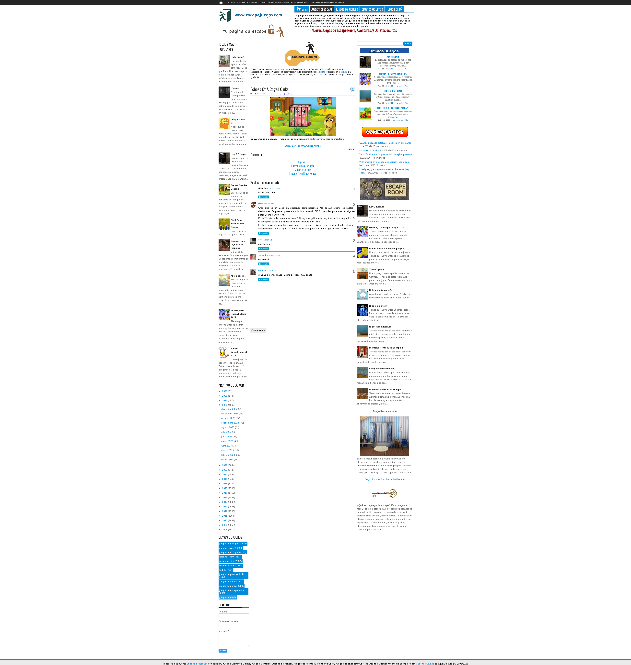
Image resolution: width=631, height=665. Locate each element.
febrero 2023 (228, 455)
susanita (263, 255)
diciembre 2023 (229, 409)
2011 (225, 515)
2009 (225, 525)
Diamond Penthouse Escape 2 (386, 347)
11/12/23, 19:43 (269, 204)
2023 (225, 405)
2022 (225, 465)
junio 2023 (227, 436)
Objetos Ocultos (372, 9)
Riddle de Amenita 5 (380, 290)
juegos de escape (275, 94)
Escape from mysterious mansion (238, 244)
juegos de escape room (231, 590)
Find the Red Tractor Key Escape (393, 108)
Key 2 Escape (238, 154)
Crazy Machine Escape (382, 368)
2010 (225, 520)
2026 (225, 391)
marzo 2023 (227, 450)
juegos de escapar (229, 552)
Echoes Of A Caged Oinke (269, 89)
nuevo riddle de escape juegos (386, 248)
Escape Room (262, 94)
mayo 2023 (227, 441)
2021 (225, 470)
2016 (225, 492)
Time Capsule (377, 269)
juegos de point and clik (231, 574)
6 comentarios (397, 120)
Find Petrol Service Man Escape (238, 223)
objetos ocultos (227, 565)
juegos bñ (224, 597)
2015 (225, 497)
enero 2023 (227, 459)
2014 (225, 502)
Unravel (235, 88)
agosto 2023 (228, 427)
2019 (225, 479)
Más (406, 69)
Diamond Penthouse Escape (385, 389)
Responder (263, 197)
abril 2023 (226, 445)
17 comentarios (397, 69)
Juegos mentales (228, 581)
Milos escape (238, 275)
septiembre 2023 (230, 422)
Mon (260, 203)
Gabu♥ (262, 270)
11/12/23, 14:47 (274, 188)
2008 (225, 529)
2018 (225, 483)
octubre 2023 (228, 418)
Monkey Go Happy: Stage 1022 (238, 314)
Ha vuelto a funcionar (370, 150)
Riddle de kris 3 (378, 306)
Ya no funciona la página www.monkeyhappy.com (385, 154)
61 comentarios (397, 86)
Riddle (222, 570)
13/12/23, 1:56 (272, 271)
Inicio (304, 10)
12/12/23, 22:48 (274, 255)
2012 (225, 511)
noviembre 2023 (230, 413)
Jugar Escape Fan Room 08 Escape (385, 479)
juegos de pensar (228, 586)
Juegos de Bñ (394, 9)
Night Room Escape (393, 91)
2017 (225, 488)
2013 (225, 506)
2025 (225, 395)
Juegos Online (226, 548)
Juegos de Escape (321, 9)
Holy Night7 (237, 57)
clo (260, 239)
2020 (225, 474)
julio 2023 (226, 432)
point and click (226, 561)
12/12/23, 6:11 (267, 240)
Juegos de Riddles (347, 9)
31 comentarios (397, 103)
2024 (225, 400)
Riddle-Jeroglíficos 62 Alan (239, 352)
